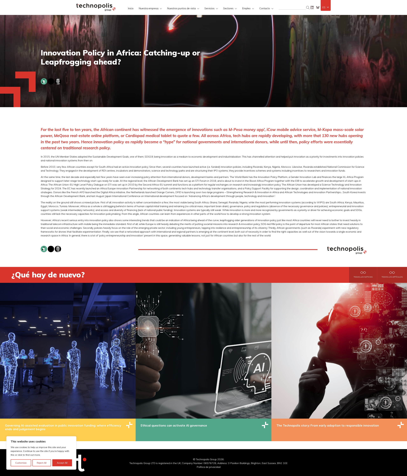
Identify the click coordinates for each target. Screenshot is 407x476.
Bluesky (317, 7)
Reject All (41, 462)
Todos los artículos (392, 277)
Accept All (62, 462)
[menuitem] (325, 7)
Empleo (246, 8)
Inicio (131, 8)
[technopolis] (95, 10)
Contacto (264, 8)
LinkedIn (312, 7)
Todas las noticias (363, 277)
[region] (41, 453)
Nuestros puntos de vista (181, 8)
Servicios (209, 8)
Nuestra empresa (148, 8)
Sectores (228, 8)
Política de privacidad (209, 467)
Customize (21, 462)
